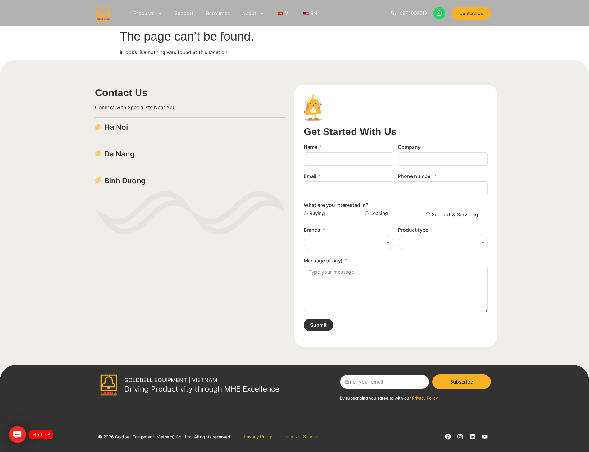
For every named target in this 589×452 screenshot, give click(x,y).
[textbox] (348, 243)
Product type (413, 230)
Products (143, 13)
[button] (17, 434)
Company (409, 147)
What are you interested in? (336, 205)
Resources (218, 13)
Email (310, 176)
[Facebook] (448, 437)
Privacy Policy (258, 436)
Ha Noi (116, 127)
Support (184, 13)
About (249, 13)
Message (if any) (323, 260)
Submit (318, 325)
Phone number (415, 176)
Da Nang (119, 153)
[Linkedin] (472, 437)
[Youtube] (485, 437)
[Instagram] (460, 437)
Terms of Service (301, 436)
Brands (312, 230)
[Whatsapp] (439, 13)
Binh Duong (125, 180)
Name (310, 147)
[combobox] (349, 242)
